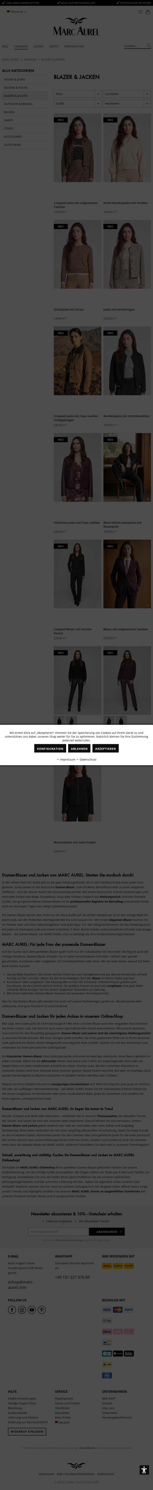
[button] (144, 1470)
